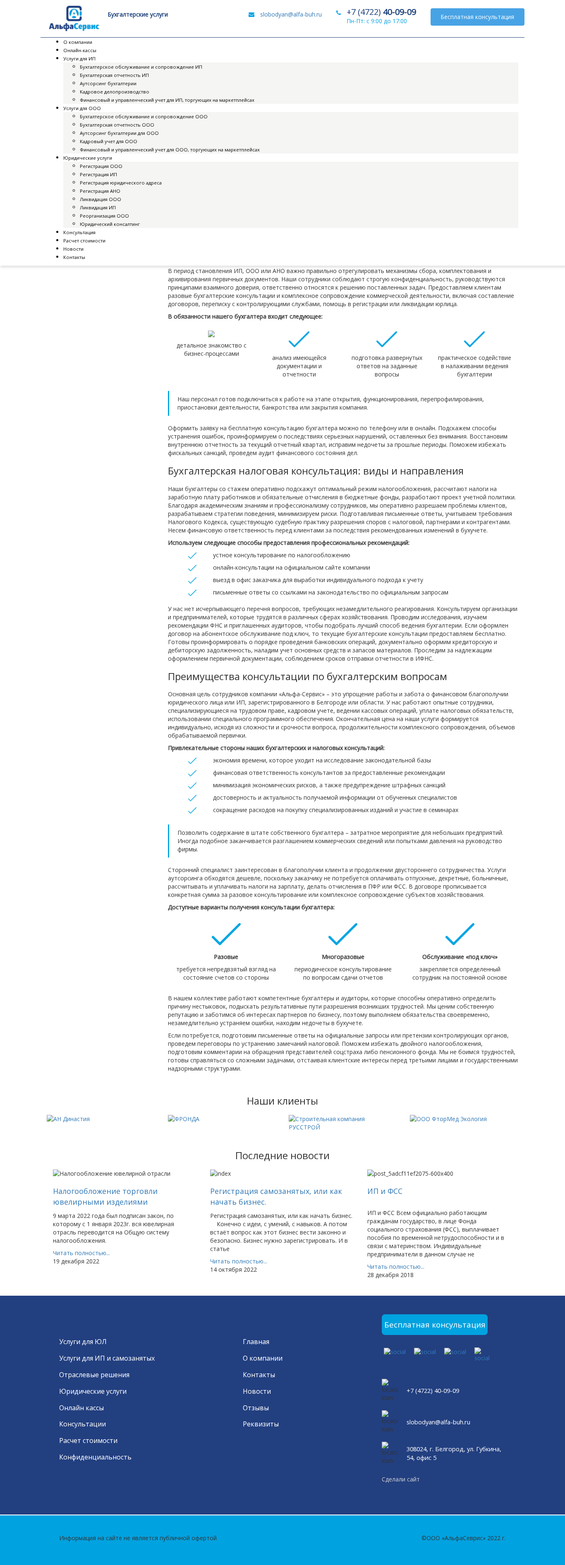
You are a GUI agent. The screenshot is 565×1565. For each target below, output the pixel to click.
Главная (256, 1341)
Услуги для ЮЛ (83, 1341)
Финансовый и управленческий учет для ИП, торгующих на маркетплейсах (167, 100)
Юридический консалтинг (110, 224)
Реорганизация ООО (104, 216)
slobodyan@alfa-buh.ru (291, 14)
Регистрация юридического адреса (121, 183)
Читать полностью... (81, 1253)
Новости (73, 249)
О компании (77, 42)
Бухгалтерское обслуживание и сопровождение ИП (141, 67)
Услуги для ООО (82, 108)
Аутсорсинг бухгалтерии (108, 83)
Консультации (82, 1423)
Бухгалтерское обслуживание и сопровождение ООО (144, 116)
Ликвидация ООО (100, 199)
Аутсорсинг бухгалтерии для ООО (119, 133)
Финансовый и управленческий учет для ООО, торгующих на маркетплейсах (170, 149)
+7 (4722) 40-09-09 (433, 1390)
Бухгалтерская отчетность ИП (114, 75)
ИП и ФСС (384, 1191)
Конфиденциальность (95, 1457)
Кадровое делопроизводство (114, 92)
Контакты (74, 257)
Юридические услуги (87, 158)
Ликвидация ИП (98, 207)
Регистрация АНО (100, 191)
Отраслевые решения (94, 1374)
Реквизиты (261, 1423)
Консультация (79, 232)
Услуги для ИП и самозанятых (107, 1358)
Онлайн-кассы (79, 50)
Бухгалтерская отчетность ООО (117, 125)
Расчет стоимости (84, 240)
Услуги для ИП (79, 58)
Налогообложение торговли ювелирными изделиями (105, 1196)
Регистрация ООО (101, 166)
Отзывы (256, 1407)
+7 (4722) (381, 12)
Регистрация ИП (98, 174)
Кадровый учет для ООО (108, 141)
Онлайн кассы (81, 1407)
